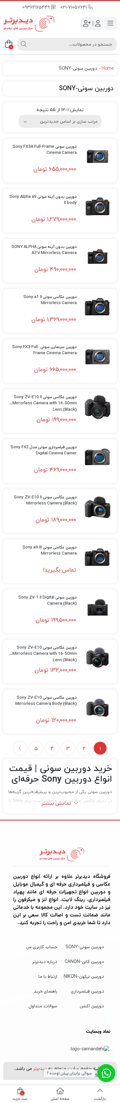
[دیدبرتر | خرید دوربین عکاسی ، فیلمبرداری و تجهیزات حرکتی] (28, 24)
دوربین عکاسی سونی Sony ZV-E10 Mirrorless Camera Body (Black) (46, 701)
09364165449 (36, 7)
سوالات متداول (42, 1006)
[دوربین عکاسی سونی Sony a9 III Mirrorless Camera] (98, 557)
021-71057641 (74, 7)
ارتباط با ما (47, 976)
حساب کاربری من (41, 947)
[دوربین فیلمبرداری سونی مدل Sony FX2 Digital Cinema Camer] (98, 457)
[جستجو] (23, 44)
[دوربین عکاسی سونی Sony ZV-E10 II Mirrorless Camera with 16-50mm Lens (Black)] (98, 407)
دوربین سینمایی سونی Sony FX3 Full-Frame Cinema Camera (44, 350)
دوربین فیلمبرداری (87, 991)
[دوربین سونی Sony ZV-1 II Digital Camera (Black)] (98, 607)
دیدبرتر (40, 1068)
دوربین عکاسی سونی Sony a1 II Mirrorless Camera (50, 300)
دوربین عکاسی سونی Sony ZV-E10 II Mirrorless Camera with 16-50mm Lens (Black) (44, 400)
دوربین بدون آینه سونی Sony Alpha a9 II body (43, 200)
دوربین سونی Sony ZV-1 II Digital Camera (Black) (47, 600)
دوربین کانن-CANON (84, 962)
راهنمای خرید (45, 991)
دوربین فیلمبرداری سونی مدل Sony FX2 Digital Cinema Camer (44, 450)
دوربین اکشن (92, 1006)
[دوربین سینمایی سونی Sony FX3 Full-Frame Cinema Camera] (98, 357)
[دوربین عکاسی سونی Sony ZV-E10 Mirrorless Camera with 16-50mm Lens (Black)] (98, 657)
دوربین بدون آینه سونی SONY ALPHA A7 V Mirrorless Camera (44, 250)
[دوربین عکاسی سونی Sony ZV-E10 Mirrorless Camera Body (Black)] (98, 707)
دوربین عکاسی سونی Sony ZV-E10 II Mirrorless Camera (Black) (45, 500)
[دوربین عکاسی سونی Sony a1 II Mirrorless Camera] (98, 307)
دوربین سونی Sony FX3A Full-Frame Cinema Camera (44, 150)
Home (108, 68)
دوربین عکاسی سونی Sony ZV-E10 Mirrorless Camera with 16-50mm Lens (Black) (44, 650)
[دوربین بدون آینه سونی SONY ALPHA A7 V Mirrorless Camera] (98, 256)
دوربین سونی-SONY (85, 947)
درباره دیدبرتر (44, 962)
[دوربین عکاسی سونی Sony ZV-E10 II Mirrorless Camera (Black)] (98, 507)
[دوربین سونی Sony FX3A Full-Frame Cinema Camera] (98, 156)
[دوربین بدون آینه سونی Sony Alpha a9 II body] (98, 206)
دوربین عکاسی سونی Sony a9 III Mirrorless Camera (49, 550)
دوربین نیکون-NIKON (84, 976)
